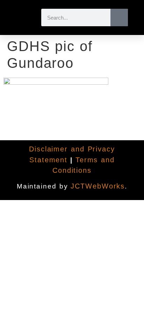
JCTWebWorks (98, 186)
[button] (23, 17)
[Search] (119, 17)
